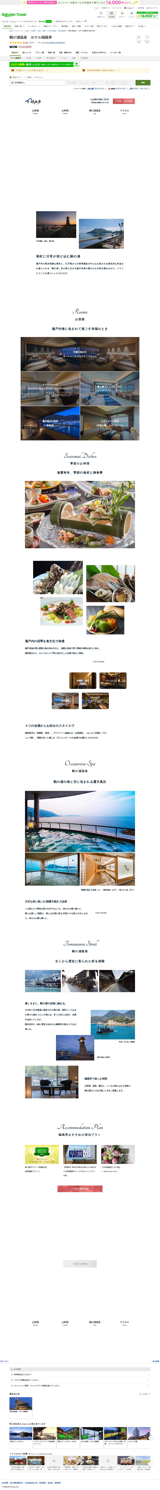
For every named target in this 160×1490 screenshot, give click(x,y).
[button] (30, 1398)
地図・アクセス (82, 52)
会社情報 (5, 1483)
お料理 (39, 58)
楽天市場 (141, 8)
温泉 (74, 58)
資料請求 (57, 1483)
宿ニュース (26, 52)
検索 (143, 83)
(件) (31, 42)
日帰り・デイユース (35, 77)
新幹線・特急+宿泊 (140, 89)
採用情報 (42, 1483)
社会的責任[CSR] (31, 1483)
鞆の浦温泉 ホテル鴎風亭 (31, 37)
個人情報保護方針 (16, 1483)
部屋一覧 (51, 52)
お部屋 (28, 58)
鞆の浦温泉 (50, 58)
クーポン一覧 (115, 52)
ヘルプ (96, 8)
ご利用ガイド (105, 8)
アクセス (63, 58)
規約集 (50, 1483)
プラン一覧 (39, 52)
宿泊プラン (17, 77)
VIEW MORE (98, 662)
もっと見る (143, 1394)
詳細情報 (84, 58)
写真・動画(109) (65, 52)
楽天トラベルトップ (16, 31)
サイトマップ (117, 8)
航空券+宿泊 (99, 89)
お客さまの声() (99, 52)
